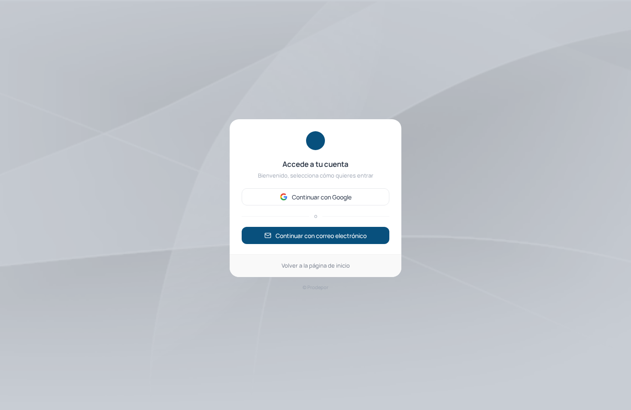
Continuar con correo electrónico (321, 236)
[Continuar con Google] (315, 196)
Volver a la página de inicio (316, 265)
